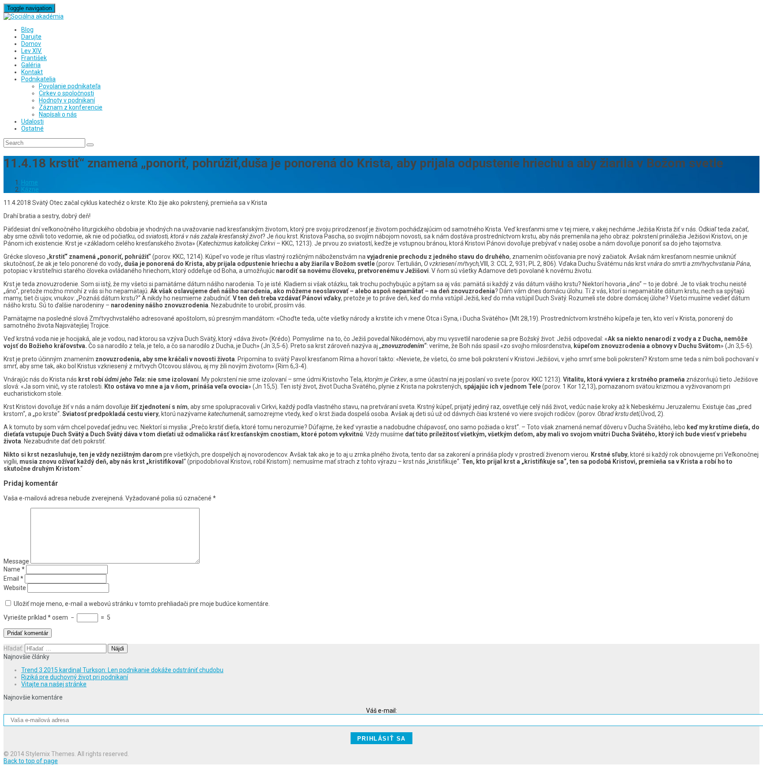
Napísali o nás (58, 114)
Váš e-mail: (381, 710)
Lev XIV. (31, 50)
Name (14, 569)
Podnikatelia (38, 79)
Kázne (30, 189)
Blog (27, 29)
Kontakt (32, 72)
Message (16, 561)
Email (13, 578)
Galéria (31, 64)
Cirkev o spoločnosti (66, 93)
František (34, 57)
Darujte (31, 36)
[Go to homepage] (34, 16)
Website (15, 587)
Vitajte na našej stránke (54, 684)
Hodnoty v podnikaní (67, 100)
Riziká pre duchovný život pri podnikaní (74, 677)
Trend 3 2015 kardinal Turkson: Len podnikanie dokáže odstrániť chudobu (122, 669)
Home (29, 182)
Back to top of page (31, 760)
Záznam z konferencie (70, 107)
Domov (31, 43)
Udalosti (32, 121)
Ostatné (32, 128)
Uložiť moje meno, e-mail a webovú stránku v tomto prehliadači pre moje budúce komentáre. (142, 603)
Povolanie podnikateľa (70, 86)
